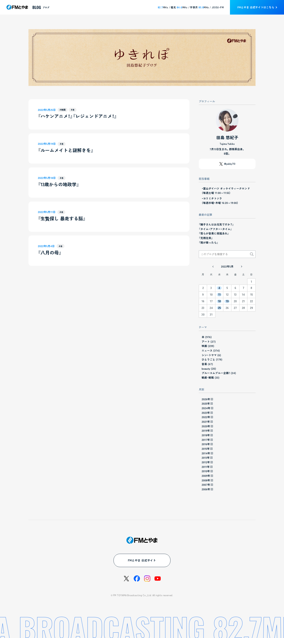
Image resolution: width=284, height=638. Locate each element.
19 (227, 301)
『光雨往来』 (206, 238)
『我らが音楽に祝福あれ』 (214, 233)
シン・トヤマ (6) (211, 355)
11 (219, 294)
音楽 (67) (207, 364)
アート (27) (209, 341)
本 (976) (207, 337)
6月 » (241, 266)
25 (219, 308)
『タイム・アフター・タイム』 (215, 229)
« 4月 (213, 266)
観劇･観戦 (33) (210, 377)
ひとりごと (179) (212, 359)
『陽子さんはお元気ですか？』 (216, 224)
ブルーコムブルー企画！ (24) (219, 373)
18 (219, 301)
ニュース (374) (211, 350)
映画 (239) (208, 346)
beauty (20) (209, 368)
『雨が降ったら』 (208, 242)
